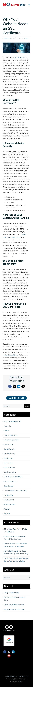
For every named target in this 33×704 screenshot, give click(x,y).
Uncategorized (9, 500)
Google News (8, 458)
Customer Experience (11, 440)
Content (6, 430)
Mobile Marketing (10, 472)
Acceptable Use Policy (16, 681)
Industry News (9, 463)
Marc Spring (7, 38)
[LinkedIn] (13, 651)
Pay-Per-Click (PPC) (10, 481)
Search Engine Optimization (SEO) (15, 490)
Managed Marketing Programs (14, 609)
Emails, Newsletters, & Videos (14, 605)
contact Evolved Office (10, 355)
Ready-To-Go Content (11, 593)
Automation (8, 426)
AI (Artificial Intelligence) (12, 421)
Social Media (8, 495)
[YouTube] (9, 655)
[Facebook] (4, 651)
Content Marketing (10, 435)
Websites (26, 38)
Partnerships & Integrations (13, 477)
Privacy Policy (10, 679)
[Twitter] (9, 651)
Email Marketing (9, 454)
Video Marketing (9, 504)
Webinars (7, 509)
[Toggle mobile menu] (29, 5)
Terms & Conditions (21, 679)
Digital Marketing (9, 449)
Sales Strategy (9, 486)
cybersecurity (8, 444)
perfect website (19, 57)
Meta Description (9, 467)
